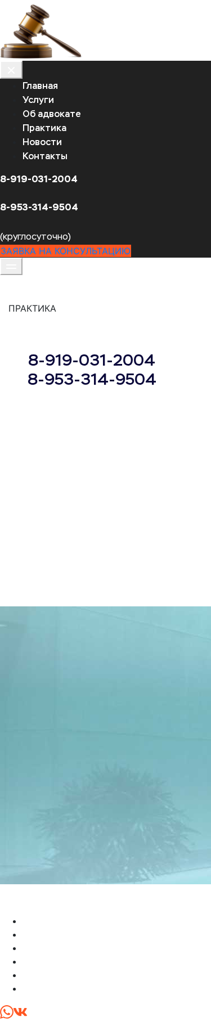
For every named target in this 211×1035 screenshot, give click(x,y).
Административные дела (78, 947)
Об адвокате (52, 114)
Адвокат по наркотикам (76, 974)
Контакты (45, 156)
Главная (40, 85)
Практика (44, 128)
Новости (42, 142)
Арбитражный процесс (74, 961)
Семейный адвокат (65, 988)
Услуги (38, 99)
